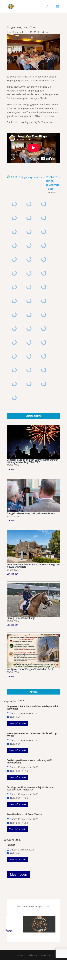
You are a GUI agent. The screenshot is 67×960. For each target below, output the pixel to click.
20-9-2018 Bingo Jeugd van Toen (53, 182)
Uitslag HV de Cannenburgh (21, 617)
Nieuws (45, 32)
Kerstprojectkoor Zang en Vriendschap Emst (30, 669)
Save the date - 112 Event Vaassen (25, 814)
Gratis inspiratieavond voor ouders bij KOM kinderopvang (29, 761)
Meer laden (18, 874)
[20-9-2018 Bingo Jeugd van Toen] (25, 177)
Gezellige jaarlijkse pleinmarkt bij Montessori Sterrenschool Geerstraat (30, 788)
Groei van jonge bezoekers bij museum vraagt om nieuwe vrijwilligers (33, 565)
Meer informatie (17, 723)
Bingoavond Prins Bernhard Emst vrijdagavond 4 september (32, 707)
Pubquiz (11, 844)
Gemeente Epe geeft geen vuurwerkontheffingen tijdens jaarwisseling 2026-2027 (32, 461)
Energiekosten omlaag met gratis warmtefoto (31, 513)
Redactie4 (17, 32)
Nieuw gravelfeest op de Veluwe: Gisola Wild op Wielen (32, 734)
